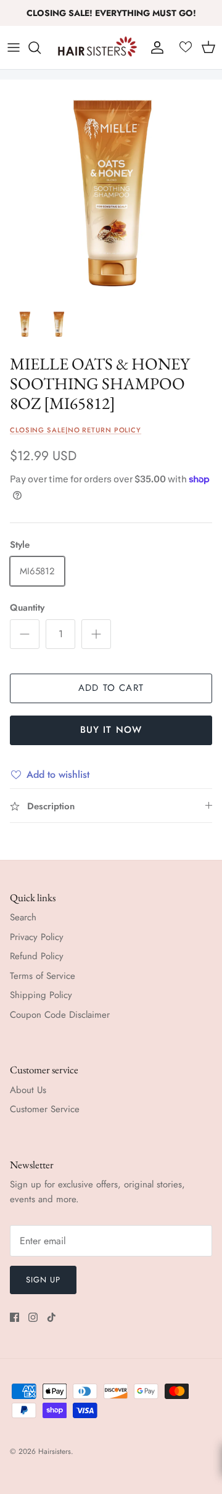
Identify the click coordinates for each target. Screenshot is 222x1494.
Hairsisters (54, 1451)
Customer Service (45, 1109)
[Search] (40, 47)
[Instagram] (33, 1317)
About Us (28, 1090)
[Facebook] (14, 1317)
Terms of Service (42, 976)
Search (23, 917)
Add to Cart (111, 688)
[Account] (154, 47)
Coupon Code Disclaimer (60, 1014)
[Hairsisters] (97, 47)
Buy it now (111, 730)
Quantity (27, 607)
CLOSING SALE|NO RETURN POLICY (75, 430)
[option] (111, 191)
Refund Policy (37, 956)
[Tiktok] (51, 1317)
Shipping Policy (41, 995)
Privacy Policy (37, 937)
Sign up (43, 1280)
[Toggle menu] (13, 47)
